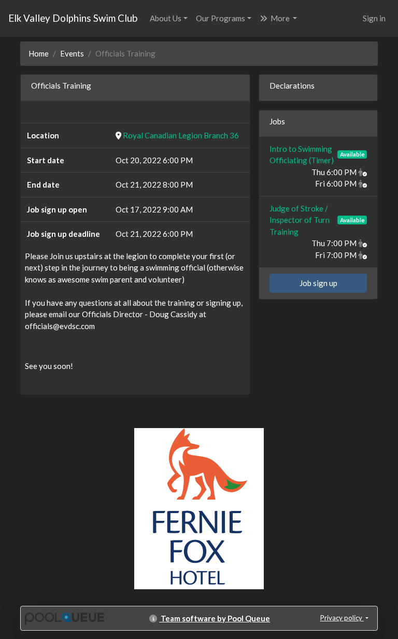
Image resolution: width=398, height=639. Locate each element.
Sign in (374, 18)
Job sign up (318, 283)
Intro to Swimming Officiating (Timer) (301, 154)
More (280, 18)
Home (39, 53)
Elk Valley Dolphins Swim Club (72, 18)
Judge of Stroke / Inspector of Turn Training (299, 220)
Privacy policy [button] (342, 618)
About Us (165, 18)
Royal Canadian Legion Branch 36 (181, 135)
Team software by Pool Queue (214, 618)
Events (72, 53)
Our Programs (220, 18)
